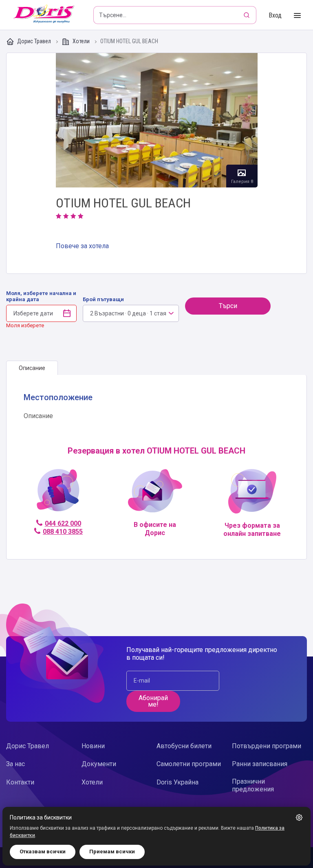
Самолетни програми (188, 764)
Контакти (20, 782)
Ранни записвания (259, 764)
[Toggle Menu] (297, 15)
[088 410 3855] (58, 494)
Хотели (81, 41)
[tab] (32, 368)
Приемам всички (112, 851)
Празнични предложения (253, 785)
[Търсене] (247, 15)
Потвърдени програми (266, 746)
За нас (15, 764)
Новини (93, 746)
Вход (275, 15)
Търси (228, 306)
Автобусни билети (184, 746)
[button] (299, 817)
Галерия (157, 120)
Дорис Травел (34, 41)
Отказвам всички (43, 851)
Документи (99, 764)
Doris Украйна (177, 782)
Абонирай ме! (153, 701)
